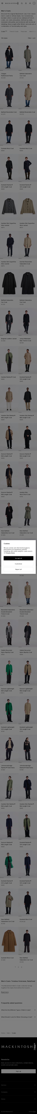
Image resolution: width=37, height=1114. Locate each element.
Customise (18, 564)
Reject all (18, 569)
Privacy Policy (10, 553)
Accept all (18, 558)
